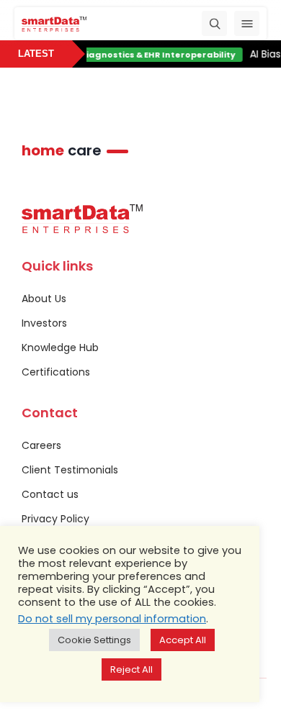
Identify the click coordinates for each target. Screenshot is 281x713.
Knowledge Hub (60, 347)
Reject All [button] (131, 669)
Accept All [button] (182, 640)
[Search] (214, 23)
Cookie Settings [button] (94, 640)
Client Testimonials (70, 470)
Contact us (50, 494)
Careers (41, 445)
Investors (44, 323)
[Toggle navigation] (246, 23)
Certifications (56, 372)
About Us (44, 298)
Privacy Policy (55, 519)
